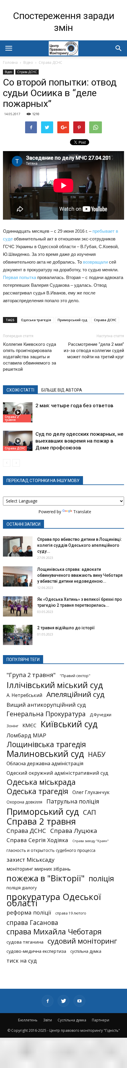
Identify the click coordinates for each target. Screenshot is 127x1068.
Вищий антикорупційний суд (46, 704)
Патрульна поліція (72, 801)
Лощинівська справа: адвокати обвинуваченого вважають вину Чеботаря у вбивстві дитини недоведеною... (80, 575)
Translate (82, 511)
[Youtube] (79, 1001)
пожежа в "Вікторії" (45, 878)
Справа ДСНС (50, 62)
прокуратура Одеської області (53, 900)
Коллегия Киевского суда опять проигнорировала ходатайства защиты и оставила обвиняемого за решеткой (29, 357)
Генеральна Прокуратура (46, 714)
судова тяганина (24, 942)
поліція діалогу (21, 887)
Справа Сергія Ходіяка (37, 840)
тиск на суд (21, 961)
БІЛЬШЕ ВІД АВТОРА (61, 390)
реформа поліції (28, 912)
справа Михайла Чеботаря (54, 931)
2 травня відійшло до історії (66, 627)
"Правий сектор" (75, 675)
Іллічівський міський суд (54, 685)
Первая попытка (19, 277)
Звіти (47, 1020)
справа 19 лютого (70, 913)
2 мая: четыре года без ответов (74, 405)
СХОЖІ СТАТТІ (20, 390)
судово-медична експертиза (36, 951)
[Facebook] (47, 1001)
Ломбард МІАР (26, 735)
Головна (10, 62)
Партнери (100, 1020)
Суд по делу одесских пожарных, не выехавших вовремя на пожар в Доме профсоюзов (79, 441)
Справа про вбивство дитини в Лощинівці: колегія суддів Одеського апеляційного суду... (79, 545)
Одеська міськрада (41, 782)
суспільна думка (85, 951)
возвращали (95, 261)
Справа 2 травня (12, 418)
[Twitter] (63, 1001)
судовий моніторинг (82, 941)
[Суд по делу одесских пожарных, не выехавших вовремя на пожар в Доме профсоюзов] (17, 441)
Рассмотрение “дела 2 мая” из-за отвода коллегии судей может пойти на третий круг (94, 350)
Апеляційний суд (75, 694)
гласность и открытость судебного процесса (50, 850)
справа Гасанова (32, 922)
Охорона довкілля (24, 802)
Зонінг (12, 725)
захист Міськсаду (30, 860)
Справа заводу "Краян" (90, 841)
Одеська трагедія (36, 320)
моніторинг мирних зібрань (38, 869)
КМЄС (29, 725)
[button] (118, 48)
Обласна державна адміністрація (44, 763)
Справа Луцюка (73, 831)
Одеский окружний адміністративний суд (57, 773)
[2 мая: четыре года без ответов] (17, 412)
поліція (101, 878)
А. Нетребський (24, 695)
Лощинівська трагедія (46, 744)
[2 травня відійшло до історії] (17, 635)
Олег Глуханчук (91, 792)
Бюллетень (28, 1020)
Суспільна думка (72, 1020)
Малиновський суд (45, 753)
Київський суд (68, 724)
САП (89, 812)
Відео (28, 62)
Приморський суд (72, 320)
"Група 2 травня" (31, 675)
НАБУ (96, 754)
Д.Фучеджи (100, 714)
